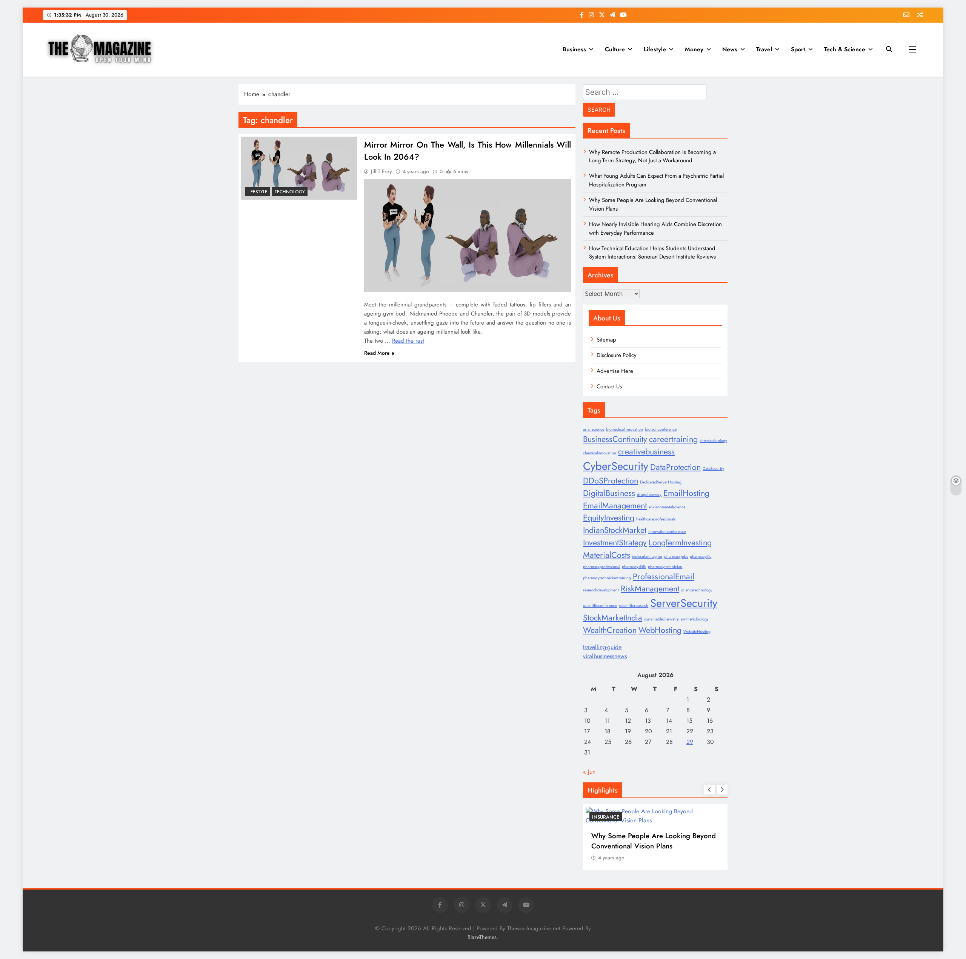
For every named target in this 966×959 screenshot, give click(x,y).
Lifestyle (655, 49)
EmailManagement (615, 505)
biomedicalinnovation (624, 429)
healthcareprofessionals (655, 519)
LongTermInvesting (680, 542)
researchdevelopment (601, 590)
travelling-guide (602, 647)
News (729, 49)
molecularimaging (647, 556)
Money (694, 49)
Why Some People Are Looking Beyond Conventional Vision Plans (653, 841)
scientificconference (600, 605)
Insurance (605, 816)
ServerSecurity (683, 603)
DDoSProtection (610, 480)
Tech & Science (844, 49)
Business (574, 49)
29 (689, 741)
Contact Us (609, 386)
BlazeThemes (482, 937)
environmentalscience (667, 507)
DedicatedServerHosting (660, 482)
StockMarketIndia (612, 617)
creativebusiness (646, 451)
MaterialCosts (606, 555)
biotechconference (661, 429)
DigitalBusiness (609, 493)
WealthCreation (610, 630)
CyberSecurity (615, 466)
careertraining (673, 439)
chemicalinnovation (599, 453)
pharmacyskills (634, 567)
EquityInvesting (608, 517)
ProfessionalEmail (663, 576)
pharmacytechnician (665, 567)
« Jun (589, 771)
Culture (615, 49)
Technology (290, 191)
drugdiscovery (649, 494)
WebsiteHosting (697, 631)
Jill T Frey (381, 171)
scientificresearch (633, 605)
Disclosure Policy (617, 355)
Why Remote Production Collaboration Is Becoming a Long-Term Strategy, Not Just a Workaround (652, 156)
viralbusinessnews (605, 656)
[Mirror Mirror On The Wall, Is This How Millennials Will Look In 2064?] (299, 168)
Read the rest (408, 341)
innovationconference (667, 531)
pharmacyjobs (676, 556)
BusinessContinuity (615, 439)
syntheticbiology (695, 619)
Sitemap (606, 340)
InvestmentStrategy (615, 542)
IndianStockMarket (614, 530)
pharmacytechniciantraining (607, 578)
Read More (377, 353)
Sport (798, 49)
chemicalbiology (713, 440)
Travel (764, 49)
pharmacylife (700, 556)
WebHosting (659, 630)
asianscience (593, 429)
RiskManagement (650, 588)
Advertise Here (615, 371)
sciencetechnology (696, 590)
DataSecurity (713, 468)
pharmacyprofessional (601, 567)
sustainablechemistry (661, 619)
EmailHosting (686, 493)
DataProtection (675, 467)
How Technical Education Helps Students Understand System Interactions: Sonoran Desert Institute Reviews (652, 252)
